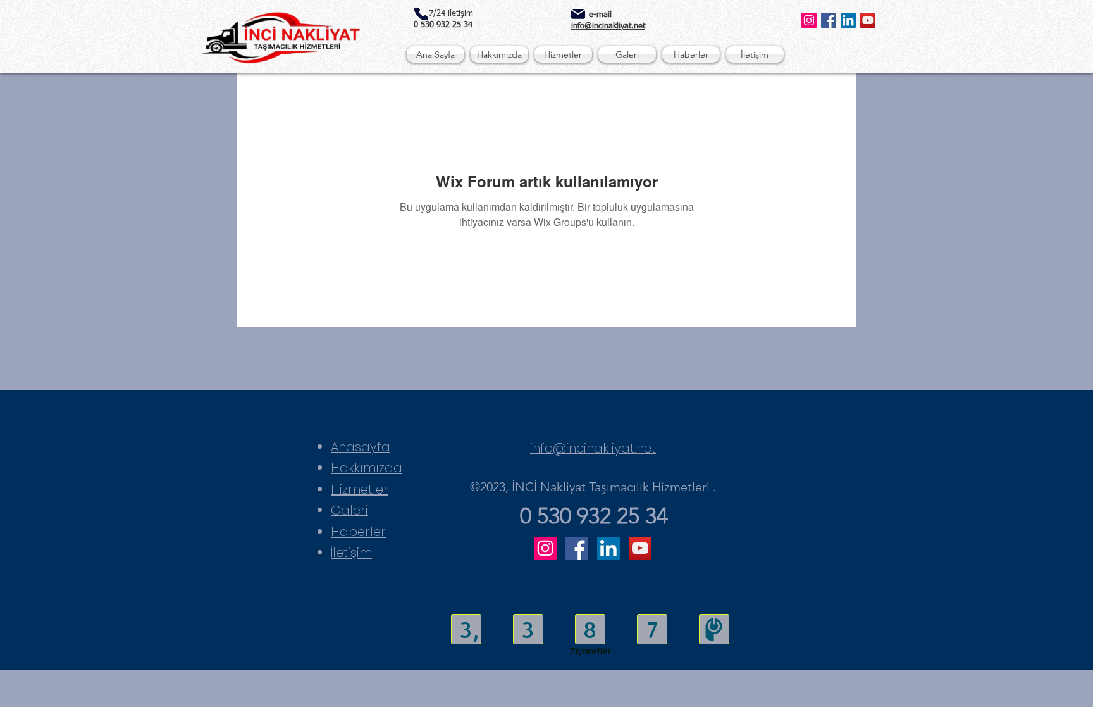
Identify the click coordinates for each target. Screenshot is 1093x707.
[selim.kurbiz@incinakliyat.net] (578, 14)
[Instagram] (809, 20)
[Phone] (421, 14)
